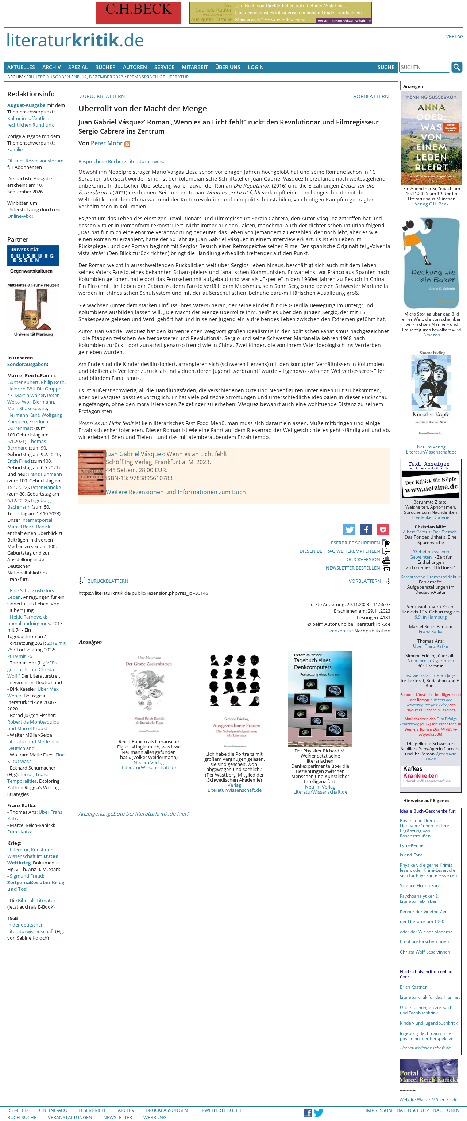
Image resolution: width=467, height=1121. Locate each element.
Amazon (431, 335)
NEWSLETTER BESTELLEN (353, 568)
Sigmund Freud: (35, 882)
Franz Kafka (19, 831)
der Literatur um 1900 (422, 921)
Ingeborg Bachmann (29, 503)
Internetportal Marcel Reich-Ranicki (29, 523)
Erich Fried (18, 461)
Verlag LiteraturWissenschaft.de (235, 787)
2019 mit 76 (19, 656)
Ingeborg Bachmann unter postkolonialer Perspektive (427, 1035)
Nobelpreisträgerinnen (431, 660)
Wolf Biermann (38, 401)
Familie (15, 149)
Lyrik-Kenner (412, 845)
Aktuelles (21, 66)
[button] (349, 529)
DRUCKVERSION (362, 559)
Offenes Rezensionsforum (35, 160)
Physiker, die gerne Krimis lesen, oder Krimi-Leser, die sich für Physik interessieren (428, 870)
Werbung (154, 1117)
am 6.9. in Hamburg (437, 614)
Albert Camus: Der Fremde (430, 532)
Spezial (78, 66)
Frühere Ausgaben (48, 77)
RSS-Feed (17, 1110)
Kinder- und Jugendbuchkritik (429, 1023)
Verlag (454, 36)
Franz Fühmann (45, 474)
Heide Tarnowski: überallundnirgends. (29, 620)
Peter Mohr (107, 143)
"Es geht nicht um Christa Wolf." (32, 669)
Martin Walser (30, 395)
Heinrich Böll (21, 388)
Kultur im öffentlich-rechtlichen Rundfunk (30, 121)
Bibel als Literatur (36, 900)
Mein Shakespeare (27, 408)
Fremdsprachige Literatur (158, 77)
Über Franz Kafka (430, 646)
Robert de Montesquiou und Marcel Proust (33, 725)
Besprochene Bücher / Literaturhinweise (121, 161)
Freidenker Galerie (430, 517)
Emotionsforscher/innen (424, 941)
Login (256, 66)
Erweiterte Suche (220, 1110)
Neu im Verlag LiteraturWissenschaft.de (149, 765)
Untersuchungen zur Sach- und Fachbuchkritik (427, 1009)
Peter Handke (46, 487)
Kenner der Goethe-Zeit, (424, 911)
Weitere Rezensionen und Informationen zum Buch (176, 492)
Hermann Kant (23, 415)
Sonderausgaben (27, 364)
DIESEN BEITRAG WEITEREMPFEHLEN (340, 551)
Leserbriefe (92, 1110)
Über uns (227, 66)
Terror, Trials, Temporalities (27, 777)
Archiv (51, 66)
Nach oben (446, 1110)
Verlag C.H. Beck (431, 204)
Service (164, 66)
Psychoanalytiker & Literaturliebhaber (419, 898)
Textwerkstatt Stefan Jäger (431, 675)
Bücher (105, 66)
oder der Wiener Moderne (426, 932)
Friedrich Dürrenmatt (27, 424)
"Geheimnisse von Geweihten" (429, 553)
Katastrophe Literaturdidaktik (430, 576)
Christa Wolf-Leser (418, 952)
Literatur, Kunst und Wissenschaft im (33, 856)
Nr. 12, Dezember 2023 (98, 77)
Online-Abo (19, 216)
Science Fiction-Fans (420, 885)
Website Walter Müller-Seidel (429, 1099)
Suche (386, 66)
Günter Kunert (23, 382)
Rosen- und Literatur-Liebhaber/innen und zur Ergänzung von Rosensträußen (424, 828)
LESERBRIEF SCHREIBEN (354, 542)
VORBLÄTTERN (372, 96)
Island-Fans (411, 855)
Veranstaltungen (70, 1117)
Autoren (135, 66)
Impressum (379, 1110)
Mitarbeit (195, 66)
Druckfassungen (167, 1110)
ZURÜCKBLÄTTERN (101, 96)
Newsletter (117, 1117)
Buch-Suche (21, 1117)
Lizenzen (335, 630)
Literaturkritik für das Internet (430, 997)
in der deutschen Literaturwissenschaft (30, 928)
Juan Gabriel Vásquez (135, 454)
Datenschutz (413, 1110)
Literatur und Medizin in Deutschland (33, 744)
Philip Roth (53, 382)
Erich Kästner (413, 987)
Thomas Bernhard (26, 444)
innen (444, 952)
